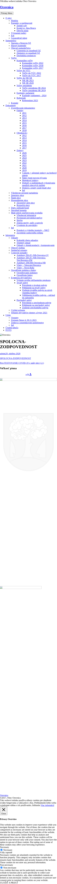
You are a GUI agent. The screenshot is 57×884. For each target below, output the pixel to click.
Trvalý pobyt (22, 283)
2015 (24, 123)
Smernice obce (17, 195)
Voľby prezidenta (24, 85)
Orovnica (6, 7)
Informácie (10, 235)
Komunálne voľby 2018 (32, 65)
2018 (24, 130)
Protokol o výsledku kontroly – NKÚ (33, 230)
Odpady (14, 238)
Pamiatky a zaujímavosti (21, 23)
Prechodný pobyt (24, 300)
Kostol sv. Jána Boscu (26, 28)
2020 (24, 168)
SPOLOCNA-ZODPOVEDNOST (15, 358)
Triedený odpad (23, 243)
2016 (24, 125)
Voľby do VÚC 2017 (31, 75)
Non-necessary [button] (6, 865)
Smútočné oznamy (19, 250)
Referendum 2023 (30, 100)
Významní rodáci (18, 33)
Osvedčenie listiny (25, 275)
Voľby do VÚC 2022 (31, 73)
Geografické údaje (19, 38)
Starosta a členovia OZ (21, 43)
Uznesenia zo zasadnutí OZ (29, 50)
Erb (12, 35)
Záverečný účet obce (26, 203)
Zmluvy (20, 150)
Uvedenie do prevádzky (27, 225)
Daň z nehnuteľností (20, 208)
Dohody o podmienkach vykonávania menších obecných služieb (38, 184)
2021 (24, 165)
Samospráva (11, 40)
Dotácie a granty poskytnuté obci (36, 188)
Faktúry (20, 110)
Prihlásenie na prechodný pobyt (36, 305)
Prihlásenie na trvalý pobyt (33, 288)
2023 (24, 160)
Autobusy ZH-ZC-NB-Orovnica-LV (33, 255)
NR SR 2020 (28, 83)
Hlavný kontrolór (18, 45)
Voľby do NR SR (24, 78)
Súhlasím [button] (36, 805)
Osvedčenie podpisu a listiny (23, 270)
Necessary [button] (4, 847)
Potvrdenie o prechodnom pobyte (36, 303)
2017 (24, 128)
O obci (8, 18)
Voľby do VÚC (23, 70)
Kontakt (14, 103)
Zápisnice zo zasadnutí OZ (28, 53)
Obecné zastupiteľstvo (21, 48)
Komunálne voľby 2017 (32, 68)
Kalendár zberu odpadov (27, 240)
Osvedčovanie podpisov (27, 273)
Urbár (8, 315)
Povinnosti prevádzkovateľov (29, 218)
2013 (24, 118)
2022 (24, 163)
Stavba (20, 220)
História (14, 20)
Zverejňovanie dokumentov (23, 108)
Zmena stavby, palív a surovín (30, 223)
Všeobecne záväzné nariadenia (24, 193)
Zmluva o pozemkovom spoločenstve (27, 322)
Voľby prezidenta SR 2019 (34, 90)
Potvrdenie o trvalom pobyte (34, 285)
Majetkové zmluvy (30, 180)
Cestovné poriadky (19, 253)
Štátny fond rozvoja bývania (34, 178)
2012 (24, 115)
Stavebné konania (19, 210)
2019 (24, 170)
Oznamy (15, 317)
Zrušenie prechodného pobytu (35, 308)
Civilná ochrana (18, 310)
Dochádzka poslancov (26, 55)
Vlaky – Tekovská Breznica (29, 265)
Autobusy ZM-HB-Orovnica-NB (31, 263)
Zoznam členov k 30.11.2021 (24, 320)
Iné (23, 190)
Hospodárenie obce (19, 200)
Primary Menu (6, 13)
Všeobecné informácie (26, 215)
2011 (24, 113)
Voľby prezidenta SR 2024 (34, 88)
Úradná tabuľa (12, 327)
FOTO (8, 330)
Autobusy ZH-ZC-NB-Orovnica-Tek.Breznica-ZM (31, 259)
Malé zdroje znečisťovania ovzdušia (26, 213)
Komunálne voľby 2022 (32, 63)
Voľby (14, 58)
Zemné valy (22, 25)
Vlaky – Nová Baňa (25, 268)
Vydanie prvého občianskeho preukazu (33, 280)
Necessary (7, 850)
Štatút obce (16, 198)
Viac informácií (47, 805)
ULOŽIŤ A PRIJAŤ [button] (9, 883)
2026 (24, 153)
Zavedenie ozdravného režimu (30, 233)
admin (2, 353)
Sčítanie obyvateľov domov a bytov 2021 (29, 312)
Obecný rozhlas (18, 248)
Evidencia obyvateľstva (21, 278)
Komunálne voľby (25, 60)
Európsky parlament (25, 93)
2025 (24, 155)
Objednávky (22, 133)
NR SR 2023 (28, 80)
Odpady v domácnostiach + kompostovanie (36, 245)
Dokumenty (11, 105)
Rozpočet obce (23, 205)
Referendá (21, 98)
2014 (24, 120)
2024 (24, 158)
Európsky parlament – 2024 (34, 95)
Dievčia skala (22, 30)
